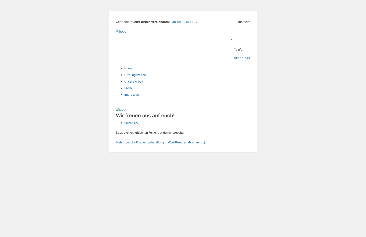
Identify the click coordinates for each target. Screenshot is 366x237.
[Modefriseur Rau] (121, 31)
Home (128, 68)
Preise (128, 88)
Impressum (132, 94)
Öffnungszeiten (135, 75)
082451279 (242, 58)
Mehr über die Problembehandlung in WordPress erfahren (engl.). (161, 142)
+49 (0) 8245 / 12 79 (185, 22)
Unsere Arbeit (133, 81)
